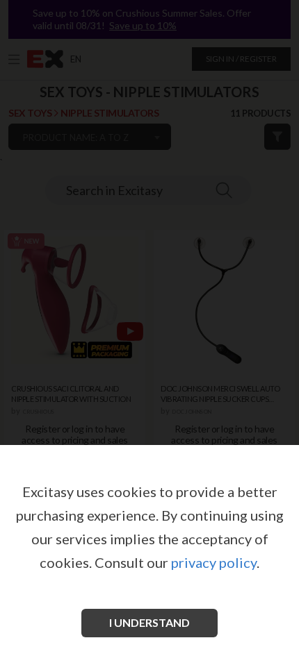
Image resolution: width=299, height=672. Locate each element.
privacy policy (214, 562)
